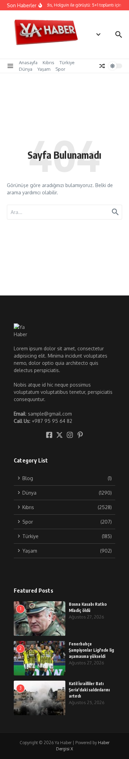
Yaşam (43, 69)
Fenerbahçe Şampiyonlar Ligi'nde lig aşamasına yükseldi (91, 650)
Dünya (25, 69)
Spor (60, 69)
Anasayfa (28, 62)
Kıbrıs (48, 62)
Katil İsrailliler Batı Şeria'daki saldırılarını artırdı (89, 690)
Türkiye (67, 62)
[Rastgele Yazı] (102, 66)
